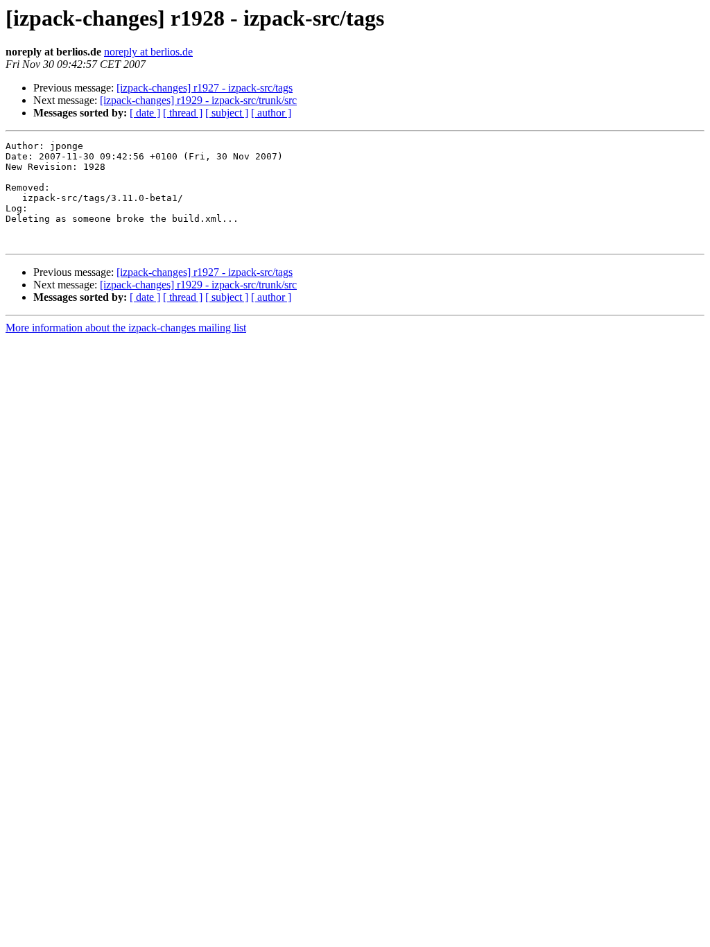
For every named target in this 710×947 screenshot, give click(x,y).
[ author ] (271, 113)
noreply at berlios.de (148, 52)
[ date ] (145, 113)
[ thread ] (182, 113)
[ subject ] (226, 113)
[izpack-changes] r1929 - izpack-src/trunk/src (198, 100)
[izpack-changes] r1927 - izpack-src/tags (204, 88)
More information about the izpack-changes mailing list (126, 327)
